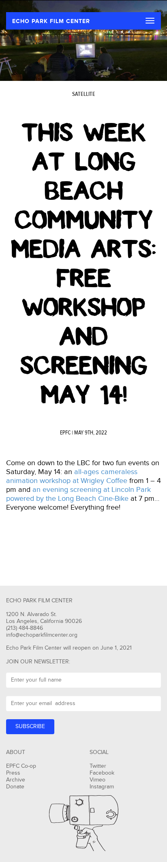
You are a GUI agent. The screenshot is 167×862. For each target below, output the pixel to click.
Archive (15, 780)
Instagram (102, 787)
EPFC (65, 433)
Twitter (98, 766)
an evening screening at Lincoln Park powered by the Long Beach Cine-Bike (78, 494)
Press (13, 773)
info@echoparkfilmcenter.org (41, 635)
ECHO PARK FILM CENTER (51, 21)
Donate (15, 787)
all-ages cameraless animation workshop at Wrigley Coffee (71, 476)
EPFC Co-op (21, 766)
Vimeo (97, 780)
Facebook (102, 773)
